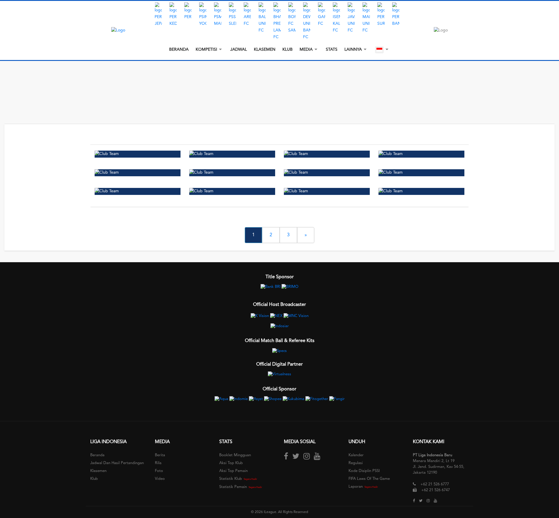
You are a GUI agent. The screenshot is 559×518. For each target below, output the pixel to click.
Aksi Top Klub (231, 463)
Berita (160, 455)
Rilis (158, 463)
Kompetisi (206, 49)
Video (160, 479)
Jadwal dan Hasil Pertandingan (117, 463)
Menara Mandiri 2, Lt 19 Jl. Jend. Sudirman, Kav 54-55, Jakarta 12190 (438, 467)
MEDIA (306, 49)
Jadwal (238, 49)
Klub (287, 49)
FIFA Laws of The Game (369, 479)
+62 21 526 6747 (435, 490)
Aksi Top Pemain (233, 471)
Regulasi (356, 463)
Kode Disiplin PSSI (364, 471)
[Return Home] (118, 30)
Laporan (356, 487)
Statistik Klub (230, 479)
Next (408, 21)
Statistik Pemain (233, 487)
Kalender (356, 455)
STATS (331, 49)
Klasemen (264, 49)
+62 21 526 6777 (434, 484)
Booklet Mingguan (235, 455)
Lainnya (353, 49)
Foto (159, 471)
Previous (150, 21)
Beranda (179, 49)
